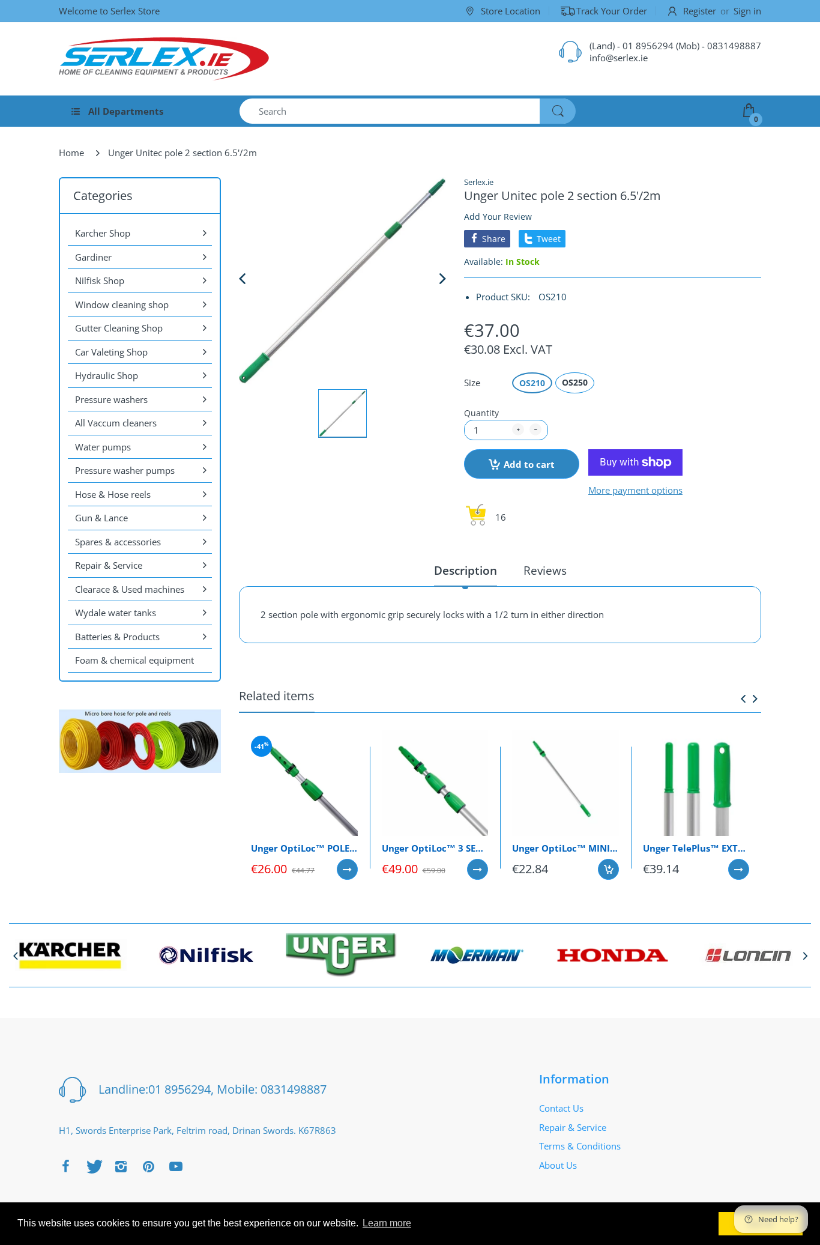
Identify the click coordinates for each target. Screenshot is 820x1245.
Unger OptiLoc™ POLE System (304, 848)
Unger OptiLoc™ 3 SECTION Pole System (435, 848)
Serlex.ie (478, 182)
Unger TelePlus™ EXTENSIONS (696, 848)
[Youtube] (175, 1166)
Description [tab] (465, 570)
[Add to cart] (608, 869)
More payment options (635, 490)
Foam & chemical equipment (134, 660)
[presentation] (743, 698)
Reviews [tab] (545, 570)
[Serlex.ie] (164, 58)
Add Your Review (498, 216)
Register (700, 11)
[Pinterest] (148, 1166)
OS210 (532, 383)
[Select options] (347, 869)
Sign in (747, 11)
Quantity (481, 413)
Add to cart (529, 464)
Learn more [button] (387, 1223)
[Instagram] (120, 1166)
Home (71, 153)
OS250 (575, 382)
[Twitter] (93, 1166)
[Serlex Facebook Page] (65, 1166)
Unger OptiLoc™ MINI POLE (565, 848)
